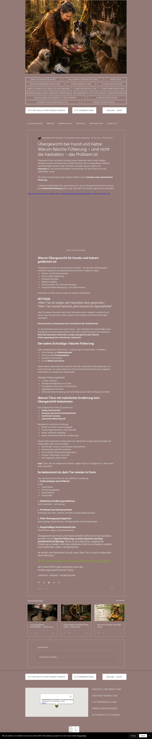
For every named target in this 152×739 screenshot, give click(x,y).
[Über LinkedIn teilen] (49, 582)
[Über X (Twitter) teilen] (44, 582)
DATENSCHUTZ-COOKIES (106, 715)
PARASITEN (50, 123)
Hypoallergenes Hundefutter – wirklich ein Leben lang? (41, 626)
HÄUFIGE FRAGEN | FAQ (104, 695)
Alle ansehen (120, 600)
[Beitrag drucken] (59, 582)
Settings (133, 736)
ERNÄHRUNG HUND (65, 123)
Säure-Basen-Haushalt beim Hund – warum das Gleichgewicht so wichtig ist (76, 626)
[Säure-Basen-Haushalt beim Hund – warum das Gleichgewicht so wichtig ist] (76, 612)
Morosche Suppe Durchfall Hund (109, 626)
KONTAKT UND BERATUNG (106, 689)
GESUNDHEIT (53, 575)
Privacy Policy (81, 736)
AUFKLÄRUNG (80, 123)
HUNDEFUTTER (112, 123)
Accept (143, 736)
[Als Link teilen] (54, 582)
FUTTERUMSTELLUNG (104, 702)
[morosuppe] (109, 612)
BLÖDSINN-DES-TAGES (67, 575)
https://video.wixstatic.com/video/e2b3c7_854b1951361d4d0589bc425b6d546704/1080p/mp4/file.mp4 (69, 194)
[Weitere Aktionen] (113, 138)
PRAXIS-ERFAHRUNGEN (105, 708)
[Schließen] (149, 735)
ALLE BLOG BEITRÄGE (34, 123)
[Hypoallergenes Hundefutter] (42, 612)
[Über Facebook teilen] (39, 582)
